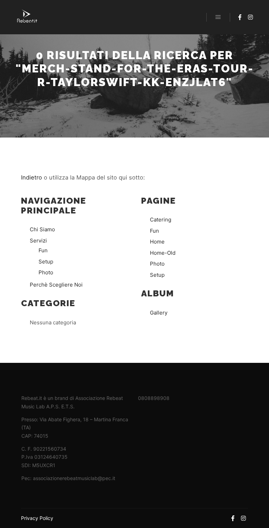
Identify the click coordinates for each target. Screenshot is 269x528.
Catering (160, 219)
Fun (43, 250)
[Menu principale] (218, 17)
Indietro (31, 177)
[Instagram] (250, 17)
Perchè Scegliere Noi (56, 284)
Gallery (158, 312)
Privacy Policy (37, 518)
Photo (46, 272)
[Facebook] (239, 17)
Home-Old (162, 252)
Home (157, 241)
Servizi (38, 240)
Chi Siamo (42, 229)
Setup (46, 261)
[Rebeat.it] (27, 17)
